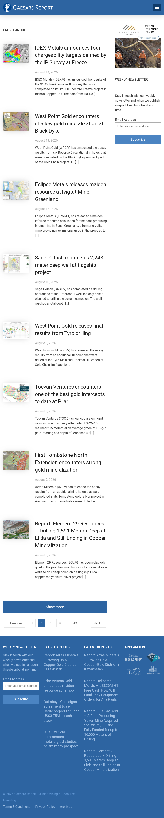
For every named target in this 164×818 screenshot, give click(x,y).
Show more (55, 607)
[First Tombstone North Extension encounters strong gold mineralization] (16, 461)
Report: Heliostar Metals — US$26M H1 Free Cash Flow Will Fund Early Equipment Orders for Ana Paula (101, 690)
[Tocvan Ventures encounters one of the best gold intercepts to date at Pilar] (16, 392)
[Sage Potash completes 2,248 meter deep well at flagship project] (16, 263)
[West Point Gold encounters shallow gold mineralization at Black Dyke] (16, 121)
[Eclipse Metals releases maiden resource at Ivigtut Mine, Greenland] (16, 190)
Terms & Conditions (16, 807)
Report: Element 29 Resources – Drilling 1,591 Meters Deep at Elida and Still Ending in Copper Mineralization (102, 760)
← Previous (14, 623)
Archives (66, 807)
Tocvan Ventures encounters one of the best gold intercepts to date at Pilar (70, 394)
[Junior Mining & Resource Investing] (28, 7)
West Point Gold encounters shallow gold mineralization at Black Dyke (69, 123)
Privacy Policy (45, 807)
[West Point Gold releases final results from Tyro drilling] (16, 330)
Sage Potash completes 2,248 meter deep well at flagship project (69, 265)
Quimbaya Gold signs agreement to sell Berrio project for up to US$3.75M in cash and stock (61, 711)
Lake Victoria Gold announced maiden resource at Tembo (59, 685)
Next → (98, 623)
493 (76, 623)
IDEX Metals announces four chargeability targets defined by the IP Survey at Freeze (70, 55)
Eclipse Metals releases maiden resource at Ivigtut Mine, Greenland (70, 191)
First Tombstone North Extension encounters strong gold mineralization (68, 462)
